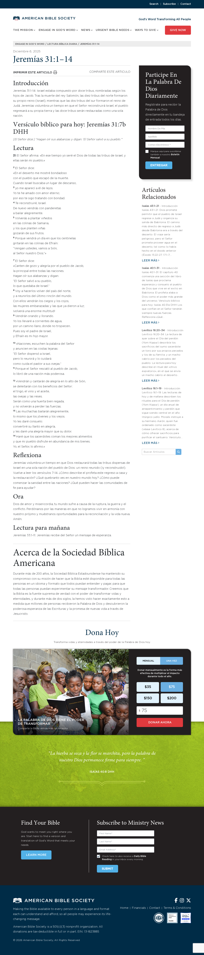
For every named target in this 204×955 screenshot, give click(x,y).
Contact (185, 4)
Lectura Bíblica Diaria (62, 44)
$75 (172, 687)
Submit (107, 869)
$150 (148, 698)
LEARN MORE (36, 855)
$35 (148, 687)
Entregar (158, 165)
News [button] (85, 30)
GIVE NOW (178, 30)
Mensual (148, 661)
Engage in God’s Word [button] (57, 30)
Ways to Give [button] (145, 30)
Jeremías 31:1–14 (89, 44)
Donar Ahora (159, 722)
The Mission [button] (23, 30)
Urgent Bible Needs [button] (112, 30)
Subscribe (169, 4)
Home (124, 908)
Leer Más (149, 260)
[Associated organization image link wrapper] (159, 918)
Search (153, 4)
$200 (171, 698)
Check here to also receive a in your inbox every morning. (124, 857)
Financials (139, 908)
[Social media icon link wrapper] (176, 901)
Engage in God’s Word (29, 44)
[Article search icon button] (178, 452)
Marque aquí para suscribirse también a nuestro (165, 154)
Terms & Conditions (177, 908)
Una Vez (171, 661)
